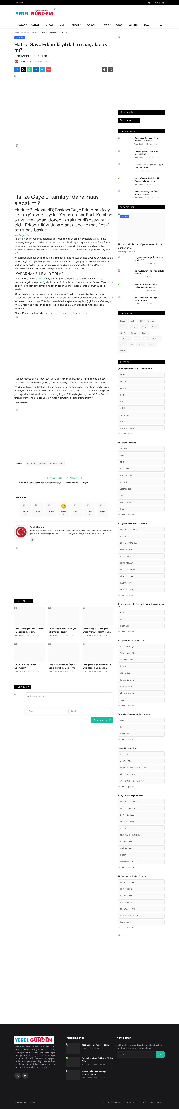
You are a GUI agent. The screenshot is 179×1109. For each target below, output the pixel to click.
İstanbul (133, 333)
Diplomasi (156, 339)
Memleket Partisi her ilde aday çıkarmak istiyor (40, 482)
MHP (137, 339)
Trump (122, 345)
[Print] (104, 69)
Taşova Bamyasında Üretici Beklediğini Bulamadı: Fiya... (62, 666)
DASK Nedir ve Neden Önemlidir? (25, 666)
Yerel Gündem (37, 527)
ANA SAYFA (22, 24)
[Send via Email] (48, 69)
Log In (149, 2)
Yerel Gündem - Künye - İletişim (95, 1045)
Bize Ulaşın (18, 2)
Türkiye (123, 327)
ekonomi (144, 333)
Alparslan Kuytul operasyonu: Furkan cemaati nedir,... (147, 285)
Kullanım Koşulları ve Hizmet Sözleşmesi (120, 1102)
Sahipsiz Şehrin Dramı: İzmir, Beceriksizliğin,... (146, 152)
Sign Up (157, 2)
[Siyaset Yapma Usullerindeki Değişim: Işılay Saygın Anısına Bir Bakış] (125, 182)
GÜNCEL (35, 24)
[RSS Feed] (32, 540)
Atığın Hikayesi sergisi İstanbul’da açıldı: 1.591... (148, 258)
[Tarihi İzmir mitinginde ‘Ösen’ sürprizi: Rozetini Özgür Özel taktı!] (125, 195)
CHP (141, 321)
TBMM (122, 333)
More (146, 24)
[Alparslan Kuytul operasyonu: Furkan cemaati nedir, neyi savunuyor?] (125, 288)
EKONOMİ (25, 32)
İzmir (132, 321)
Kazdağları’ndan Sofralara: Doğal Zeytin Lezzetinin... (148, 166)
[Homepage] (34, 13)
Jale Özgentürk (22, 235)
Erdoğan (134, 327)
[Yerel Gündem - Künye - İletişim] (73, 1048)
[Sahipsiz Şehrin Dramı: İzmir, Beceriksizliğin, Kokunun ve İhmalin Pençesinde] (125, 155)
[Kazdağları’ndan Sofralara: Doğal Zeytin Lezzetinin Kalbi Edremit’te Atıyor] (125, 168)
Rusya (144, 327)
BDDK (42, 278)
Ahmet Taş (122, 252)
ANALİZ (75, 24)
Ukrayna (151, 321)
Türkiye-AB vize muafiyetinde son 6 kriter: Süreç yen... (141, 246)
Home (16, 32)
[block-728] (64, 167)
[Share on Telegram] (42, 69)
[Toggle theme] (163, 2)
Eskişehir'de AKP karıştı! (77, 482)
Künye (160, 1102)
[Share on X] (23, 69)
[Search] (161, 25)
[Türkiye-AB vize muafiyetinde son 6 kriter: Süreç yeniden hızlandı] (141, 227)
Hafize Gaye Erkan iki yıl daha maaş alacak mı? (45, 463)
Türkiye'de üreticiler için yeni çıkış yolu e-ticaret (62, 630)
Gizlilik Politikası (148, 1102)
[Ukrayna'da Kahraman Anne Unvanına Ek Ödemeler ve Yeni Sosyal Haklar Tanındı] (125, 142)
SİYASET (49, 24)
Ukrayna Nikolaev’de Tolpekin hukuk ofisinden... (147, 298)
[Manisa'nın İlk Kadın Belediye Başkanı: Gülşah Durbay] (73, 1075)
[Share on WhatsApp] (29, 69)
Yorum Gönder (100, 720)
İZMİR (62, 24)
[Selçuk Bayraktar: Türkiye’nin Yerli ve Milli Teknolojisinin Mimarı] (73, 1062)
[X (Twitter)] (17, 1076)
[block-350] (141, 37)
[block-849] (109, 8)
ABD (131, 345)
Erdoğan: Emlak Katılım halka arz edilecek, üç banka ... (97, 666)
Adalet (122, 351)
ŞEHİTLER (133, 24)
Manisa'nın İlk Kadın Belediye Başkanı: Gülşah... (94, 1072)
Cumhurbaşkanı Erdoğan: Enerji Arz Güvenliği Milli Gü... (97, 630)
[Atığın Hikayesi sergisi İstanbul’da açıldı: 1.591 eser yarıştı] (125, 261)
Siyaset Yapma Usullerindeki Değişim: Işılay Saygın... (146, 179)
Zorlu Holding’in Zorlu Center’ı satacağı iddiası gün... (29, 630)
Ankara (154, 327)
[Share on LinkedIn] (36, 69)
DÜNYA (118, 24)
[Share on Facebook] (17, 69)
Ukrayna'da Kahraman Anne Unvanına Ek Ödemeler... (146, 139)
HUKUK (105, 24)
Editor (84, 1048)
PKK (146, 339)
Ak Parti (152, 345)
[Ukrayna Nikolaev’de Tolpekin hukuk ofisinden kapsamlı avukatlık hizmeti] (125, 301)
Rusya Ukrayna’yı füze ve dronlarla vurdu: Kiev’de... (149, 272)
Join (160, 1054)
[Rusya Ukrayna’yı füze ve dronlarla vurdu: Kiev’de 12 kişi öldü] (125, 274)
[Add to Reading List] (110, 69)
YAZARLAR (90, 24)
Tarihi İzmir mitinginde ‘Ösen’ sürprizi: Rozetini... (146, 192)
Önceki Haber (56, 478)
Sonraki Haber (72, 478)
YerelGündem (125, 339)
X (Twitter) (127, 120)
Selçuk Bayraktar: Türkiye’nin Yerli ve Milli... (97, 1059)
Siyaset (122, 321)
